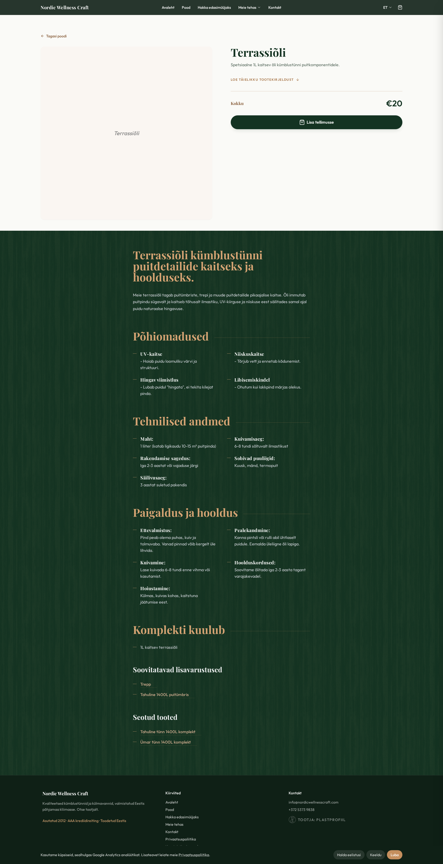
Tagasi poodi (56, 36)
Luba (395, 854)
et (385, 7)
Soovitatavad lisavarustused (177, 669)
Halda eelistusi (349, 854)
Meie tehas (247, 7)
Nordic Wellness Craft (65, 7)
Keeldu (375, 854)
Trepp (145, 684)
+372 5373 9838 (301, 809)
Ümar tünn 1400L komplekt (165, 742)
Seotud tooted (155, 717)
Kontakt (274, 7)
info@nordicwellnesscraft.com (313, 802)
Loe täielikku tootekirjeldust (262, 80)
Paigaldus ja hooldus (185, 512)
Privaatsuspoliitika (194, 854)
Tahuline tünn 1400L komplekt (167, 731)
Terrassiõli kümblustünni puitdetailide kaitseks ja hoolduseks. (198, 265)
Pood (186, 7)
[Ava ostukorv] (400, 7)
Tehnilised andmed (181, 420)
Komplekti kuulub (179, 629)
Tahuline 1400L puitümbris (164, 694)
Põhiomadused (171, 335)
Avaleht (168, 7)
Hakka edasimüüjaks (214, 7)
